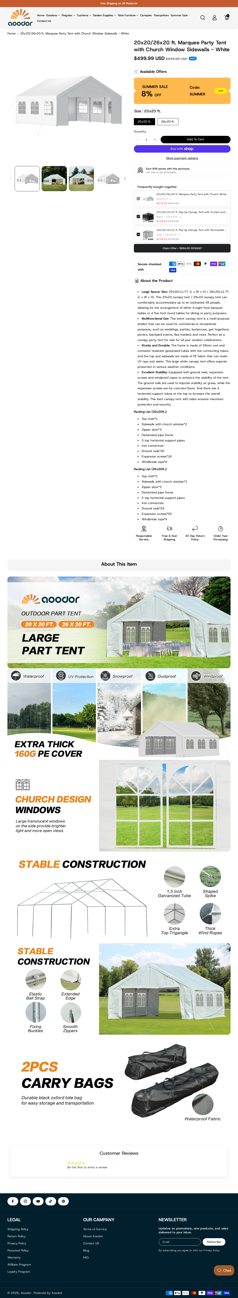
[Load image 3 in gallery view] (81, 178)
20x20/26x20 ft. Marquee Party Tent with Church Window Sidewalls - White (192, 194)
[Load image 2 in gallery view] (54, 178)
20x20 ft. (144, 122)
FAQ (86, 1257)
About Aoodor (93, 1236)
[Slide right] (124, 178)
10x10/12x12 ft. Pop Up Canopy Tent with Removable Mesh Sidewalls (192, 230)
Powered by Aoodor (48, 1293)
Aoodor (26, 1293)
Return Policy (16, 1236)
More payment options (182, 158)
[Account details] (214, 18)
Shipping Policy (18, 1229)
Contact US (91, 1243)
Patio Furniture (127, 15)
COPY (220, 91)
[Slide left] (11, 178)
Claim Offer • (182, 248)
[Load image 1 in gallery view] (27, 178)
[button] (53, 15)
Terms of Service (95, 1229)
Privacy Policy (16, 1243)
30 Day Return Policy (195, 537)
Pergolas (67, 15)
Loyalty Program (18, 1272)
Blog (86, 1250)
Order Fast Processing (220, 537)
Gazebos (51, 15)
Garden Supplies (103, 15)
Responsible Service (144, 537)
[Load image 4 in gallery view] (108, 178)
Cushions (82, 15)
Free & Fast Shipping (169, 537)
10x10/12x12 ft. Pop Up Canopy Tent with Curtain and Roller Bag (192, 212)
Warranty (14, 1257)
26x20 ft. (168, 122)
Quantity (140, 131)
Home (11, 33)
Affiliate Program (19, 1265)
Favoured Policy (18, 1250)
